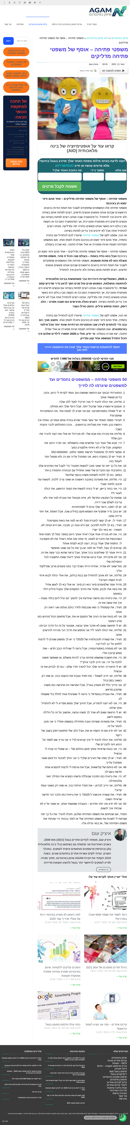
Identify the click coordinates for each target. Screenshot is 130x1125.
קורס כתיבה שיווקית (117, 1087)
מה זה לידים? (36, 1092)
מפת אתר (5, 1121)
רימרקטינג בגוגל (119, 1074)
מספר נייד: (97, 170)
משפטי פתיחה (91, 235)
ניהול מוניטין (121, 1068)
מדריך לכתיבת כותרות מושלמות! (29, 1097)
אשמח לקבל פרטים (59, 186)
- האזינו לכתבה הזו (112, 70)
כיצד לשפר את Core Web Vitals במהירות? (26, 1078)
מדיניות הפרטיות (118, 1090)
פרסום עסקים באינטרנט (115, 1077)
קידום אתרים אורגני (117, 1060)
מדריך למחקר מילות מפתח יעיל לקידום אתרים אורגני (22, 1065)
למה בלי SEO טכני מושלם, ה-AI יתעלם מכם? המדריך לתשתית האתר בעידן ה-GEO (24, 260)
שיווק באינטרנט (119, 38)
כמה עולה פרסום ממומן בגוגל (62, 1024)
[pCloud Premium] (82, 366)
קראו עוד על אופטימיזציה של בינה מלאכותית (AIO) (82, 148)
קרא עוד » (122, 928)
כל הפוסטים (103, 869)
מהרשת (123, 1098)
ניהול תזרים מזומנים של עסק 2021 (106, 967)
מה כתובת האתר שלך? (67, 170)
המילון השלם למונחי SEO (76, 1103)
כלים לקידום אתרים (117, 1082)
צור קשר (123, 1096)
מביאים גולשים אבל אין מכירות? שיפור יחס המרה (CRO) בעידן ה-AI (8, 310)
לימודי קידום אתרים (117, 1085)
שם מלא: (120, 170)
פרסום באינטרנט (118, 1079)
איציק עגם (93, 64)
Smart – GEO (119, 1063)
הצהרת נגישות (119, 1093)
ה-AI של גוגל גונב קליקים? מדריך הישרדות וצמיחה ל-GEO (24, 310)
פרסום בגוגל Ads (118, 1071)
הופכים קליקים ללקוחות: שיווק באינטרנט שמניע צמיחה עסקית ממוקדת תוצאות (62, 971)
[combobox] (22, 41)
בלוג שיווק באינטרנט (98, 38)
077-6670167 (65, 165)
